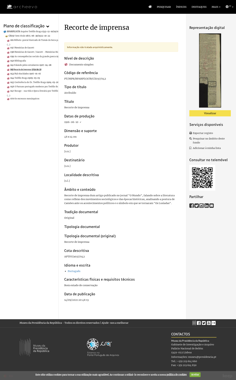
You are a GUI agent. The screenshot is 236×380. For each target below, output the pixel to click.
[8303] (210, 71)
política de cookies (177, 374)
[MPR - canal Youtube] (209, 322)
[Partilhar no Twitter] (196, 205)
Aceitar (195, 374)
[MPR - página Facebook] (199, 322)
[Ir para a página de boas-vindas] (150, 6)
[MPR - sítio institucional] (194, 322)
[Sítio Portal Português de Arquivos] (103, 347)
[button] (216, 6)
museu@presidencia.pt (202, 356)
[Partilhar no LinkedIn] (206, 205)
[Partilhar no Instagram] (201, 205)
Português (74, 271)
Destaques (199, 6)
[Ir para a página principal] (20, 6)
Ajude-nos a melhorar (115, 322)
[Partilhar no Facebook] (191, 205)
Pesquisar (164, 6)
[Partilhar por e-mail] (211, 205)
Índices (181, 6)
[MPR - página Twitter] (204, 322)
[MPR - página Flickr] (213, 322)
